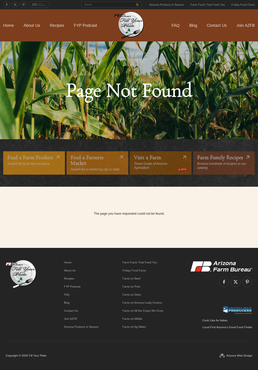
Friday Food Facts (243, 4)
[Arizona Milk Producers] (237, 310)
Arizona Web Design (239, 355)
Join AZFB (245, 25)
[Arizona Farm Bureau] (39, 4)
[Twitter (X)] (15, 4)
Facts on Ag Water (134, 326)
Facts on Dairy (132, 294)
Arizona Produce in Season (166, 4)
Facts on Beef (131, 278)
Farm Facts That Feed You (207, 4)
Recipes (57, 25)
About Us (32, 25)
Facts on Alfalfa (132, 318)
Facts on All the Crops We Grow (143, 310)
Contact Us (217, 25)
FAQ (176, 25)
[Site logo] (21, 294)
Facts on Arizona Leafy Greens (142, 302)
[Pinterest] (23, 4)
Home (8, 25)
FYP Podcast (85, 25)
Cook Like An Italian (215, 320)
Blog (193, 25)
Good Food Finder (240, 327)
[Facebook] (6, 4)
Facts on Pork (131, 286)
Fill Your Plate (37, 355)
